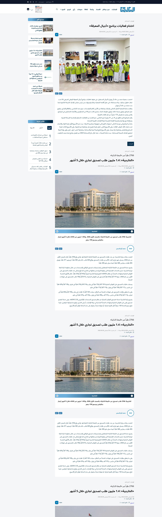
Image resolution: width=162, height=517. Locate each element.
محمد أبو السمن (121, 249)
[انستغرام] (30, 2)
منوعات (79, 9)
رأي (74, 9)
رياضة (92, 9)
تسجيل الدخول (49, 2)
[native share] (56, 34)
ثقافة (86, 9)
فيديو (69, 9)
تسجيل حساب (41, 2)
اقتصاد (98, 9)
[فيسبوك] (36, 2)
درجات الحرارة (105, 2)
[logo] (127, 10)
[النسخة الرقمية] (38, 10)
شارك (60, 34)
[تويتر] (33, 2)
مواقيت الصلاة (112, 2)
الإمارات (114, 9)
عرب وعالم (106, 9)
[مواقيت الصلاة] (28, 9)
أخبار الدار (127, 21)
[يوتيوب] (28, 2)
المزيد (63, 9)
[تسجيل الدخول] (52, 2)
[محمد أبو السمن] (130, 248)
